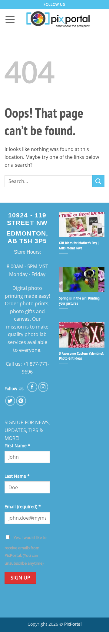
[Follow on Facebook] (32, 387)
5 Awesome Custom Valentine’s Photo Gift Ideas (81, 356)
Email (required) (23, 506)
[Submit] (98, 181)
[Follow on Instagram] (43, 387)
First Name (17, 445)
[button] (10, 19)
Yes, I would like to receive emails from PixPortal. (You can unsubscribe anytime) (26, 550)
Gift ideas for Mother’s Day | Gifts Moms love (78, 246)
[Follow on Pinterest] (21, 401)
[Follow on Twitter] (10, 401)
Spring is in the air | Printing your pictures (79, 301)
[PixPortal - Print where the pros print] (58, 19)
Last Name (17, 476)
